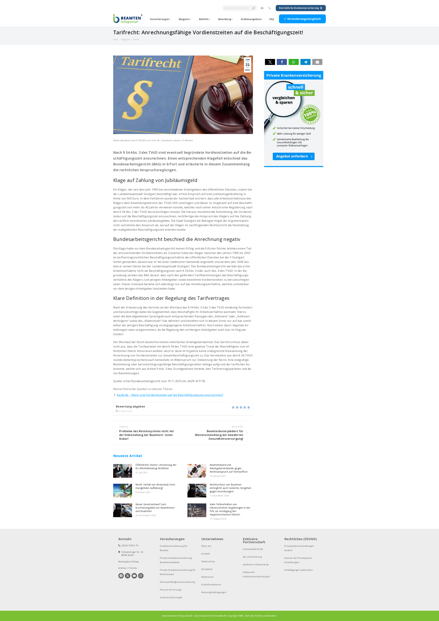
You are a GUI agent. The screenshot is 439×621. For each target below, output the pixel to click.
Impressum (207, 576)
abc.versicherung (252, 556)
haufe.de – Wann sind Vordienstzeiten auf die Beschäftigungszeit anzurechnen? (170, 395)
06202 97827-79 (129, 545)
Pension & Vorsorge (171, 589)
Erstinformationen (211, 584)
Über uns (206, 545)
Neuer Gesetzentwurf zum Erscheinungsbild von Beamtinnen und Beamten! (155, 508)
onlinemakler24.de (253, 549)
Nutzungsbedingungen (213, 592)
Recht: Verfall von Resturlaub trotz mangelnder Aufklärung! (155, 486)
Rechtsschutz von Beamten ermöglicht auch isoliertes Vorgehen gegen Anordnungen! (230, 488)
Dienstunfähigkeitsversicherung (177, 581)
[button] (270, 62)
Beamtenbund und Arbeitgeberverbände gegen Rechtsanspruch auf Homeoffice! (229, 468)
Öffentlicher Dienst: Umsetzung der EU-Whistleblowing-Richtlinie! (155, 466)
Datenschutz (208, 561)
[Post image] (122, 471)
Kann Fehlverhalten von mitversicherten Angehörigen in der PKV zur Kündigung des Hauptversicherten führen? (230, 509)
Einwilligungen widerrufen (298, 569)
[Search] (253, 8)
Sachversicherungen (171, 597)
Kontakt (205, 553)
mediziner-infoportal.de (256, 564)
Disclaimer (207, 569)
